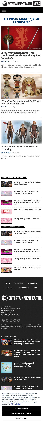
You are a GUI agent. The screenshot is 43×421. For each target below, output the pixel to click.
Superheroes (32, 283)
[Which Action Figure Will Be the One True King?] (21, 144)
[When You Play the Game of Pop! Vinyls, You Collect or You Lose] (21, 98)
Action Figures (6, 152)
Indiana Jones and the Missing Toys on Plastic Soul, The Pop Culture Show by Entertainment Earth (27, 353)
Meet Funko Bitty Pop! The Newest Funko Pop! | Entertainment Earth (24, 365)
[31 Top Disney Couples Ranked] (6, 223)
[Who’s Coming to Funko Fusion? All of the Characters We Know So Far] (6, 205)
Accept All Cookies (21, 408)
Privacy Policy (16, 404)
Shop (35, 287)
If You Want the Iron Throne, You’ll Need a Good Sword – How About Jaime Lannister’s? (20, 55)
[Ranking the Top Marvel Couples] (6, 214)
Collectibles (5, 61)
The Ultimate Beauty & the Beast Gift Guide (27, 269)
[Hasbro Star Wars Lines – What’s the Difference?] (6, 186)
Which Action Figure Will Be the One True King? (19, 148)
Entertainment (23, 287)
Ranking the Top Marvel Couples (27, 210)
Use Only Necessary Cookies (21, 413)
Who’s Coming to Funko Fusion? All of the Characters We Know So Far (27, 202)
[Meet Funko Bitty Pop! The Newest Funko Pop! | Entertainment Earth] (6, 372)
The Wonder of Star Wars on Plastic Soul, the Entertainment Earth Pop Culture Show (27, 342)
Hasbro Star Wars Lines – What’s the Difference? (27, 183)
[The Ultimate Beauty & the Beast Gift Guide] (6, 272)
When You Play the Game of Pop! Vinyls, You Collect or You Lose (21, 102)
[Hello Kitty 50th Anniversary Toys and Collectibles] (6, 196)
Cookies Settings (21, 418)
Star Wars (9, 287)
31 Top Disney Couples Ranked (26, 219)
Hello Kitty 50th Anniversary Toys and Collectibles (26, 192)
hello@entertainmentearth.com (11, 308)
